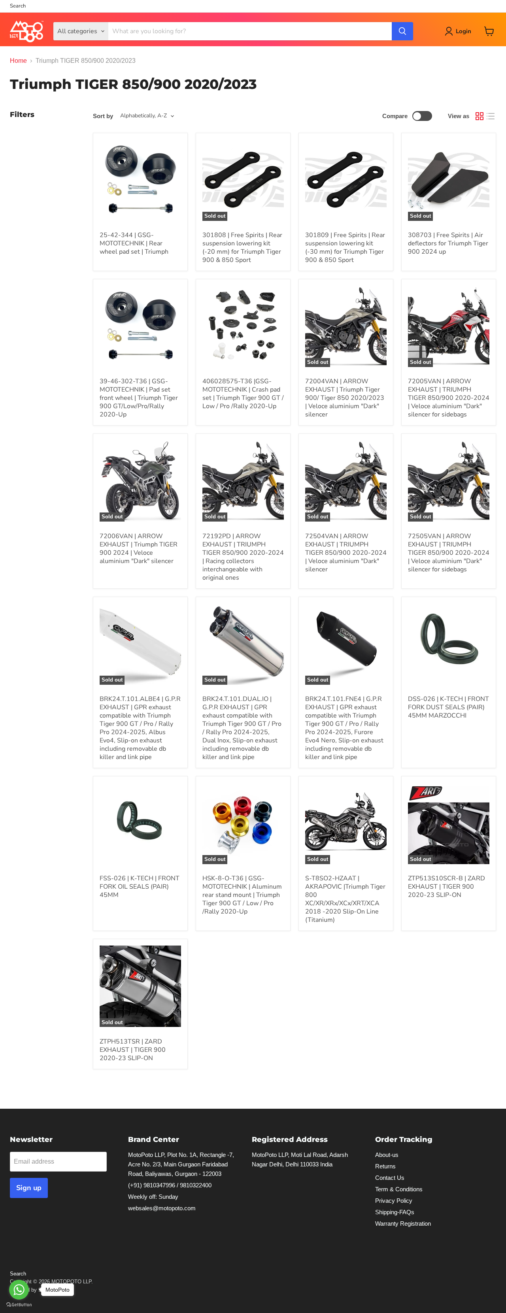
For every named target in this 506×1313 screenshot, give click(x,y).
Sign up (29, 1187)
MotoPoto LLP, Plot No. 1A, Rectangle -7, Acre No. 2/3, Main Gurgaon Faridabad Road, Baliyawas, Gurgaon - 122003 (181, 1164)
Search (18, 6)
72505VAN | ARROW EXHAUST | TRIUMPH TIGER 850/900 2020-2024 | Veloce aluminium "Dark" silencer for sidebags (448, 553)
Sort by (103, 116)
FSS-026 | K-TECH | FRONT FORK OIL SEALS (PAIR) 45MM (139, 886)
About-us (386, 1154)
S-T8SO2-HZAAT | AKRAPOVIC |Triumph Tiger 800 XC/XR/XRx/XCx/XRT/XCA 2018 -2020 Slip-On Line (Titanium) (345, 899)
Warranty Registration (403, 1223)
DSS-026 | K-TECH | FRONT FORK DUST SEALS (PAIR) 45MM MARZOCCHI (448, 707)
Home (18, 60)
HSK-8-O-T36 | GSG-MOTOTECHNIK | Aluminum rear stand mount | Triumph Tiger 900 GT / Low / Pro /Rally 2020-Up (242, 895)
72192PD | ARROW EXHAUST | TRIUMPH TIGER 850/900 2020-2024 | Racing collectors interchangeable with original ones (243, 557)
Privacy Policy (393, 1200)
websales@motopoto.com (162, 1208)
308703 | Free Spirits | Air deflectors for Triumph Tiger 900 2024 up (448, 243)
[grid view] (479, 116)
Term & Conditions (399, 1189)
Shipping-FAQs (394, 1212)
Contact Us (389, 1177)
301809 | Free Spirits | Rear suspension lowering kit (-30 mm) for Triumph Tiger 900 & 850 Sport (345, 247)
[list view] (490, 116)
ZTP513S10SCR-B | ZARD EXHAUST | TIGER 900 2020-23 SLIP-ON (446, 886)
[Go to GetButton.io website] (19, 1304)
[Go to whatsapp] (19, 1290)
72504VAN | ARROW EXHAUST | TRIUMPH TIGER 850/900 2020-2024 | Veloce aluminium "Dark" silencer (346, 553)
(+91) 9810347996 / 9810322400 (169, 1185)
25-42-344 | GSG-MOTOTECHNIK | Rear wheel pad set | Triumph (134, 243)
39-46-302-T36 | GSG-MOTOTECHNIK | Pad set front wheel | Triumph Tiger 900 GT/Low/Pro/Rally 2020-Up (139, 398)
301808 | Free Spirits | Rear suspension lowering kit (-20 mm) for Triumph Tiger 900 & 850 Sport (242, 247)
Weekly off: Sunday (153, 1196)
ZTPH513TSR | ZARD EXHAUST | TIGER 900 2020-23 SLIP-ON (133, 1049)
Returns (385, 1166)
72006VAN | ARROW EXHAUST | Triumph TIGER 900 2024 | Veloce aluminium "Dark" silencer (138, 548)
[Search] (402, 31)
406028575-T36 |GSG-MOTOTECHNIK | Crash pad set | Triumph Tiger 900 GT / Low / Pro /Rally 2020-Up (243, 394)
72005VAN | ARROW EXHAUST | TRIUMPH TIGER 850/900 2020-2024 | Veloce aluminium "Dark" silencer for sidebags (448, 398)
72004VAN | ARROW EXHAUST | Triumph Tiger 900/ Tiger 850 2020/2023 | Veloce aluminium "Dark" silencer (344, 398)
